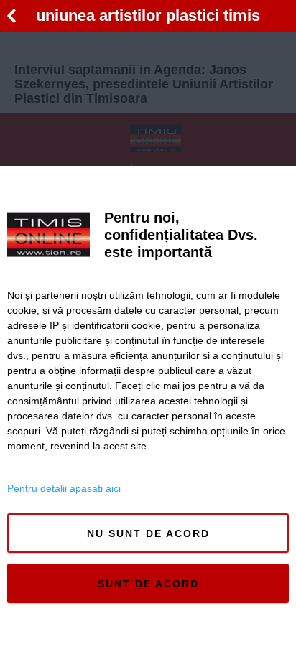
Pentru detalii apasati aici (64, 488)
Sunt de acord (148, 584)
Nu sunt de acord (148, 533)
